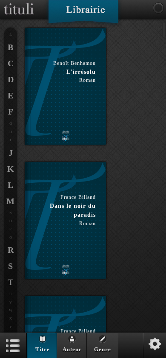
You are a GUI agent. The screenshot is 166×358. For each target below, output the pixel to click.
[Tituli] (19, 3)
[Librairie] (83, 14)
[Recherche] (158, 8)
